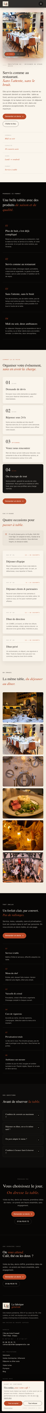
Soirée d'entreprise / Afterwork (14, 1358)
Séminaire (6, 1355)
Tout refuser (32, 1403)
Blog (4, 1371)
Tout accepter (13, 1403)
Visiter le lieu (10, 124)
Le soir (20, 54)
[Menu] (40, 3)
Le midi (10, 54)
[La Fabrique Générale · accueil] (5, 3)
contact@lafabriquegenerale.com (16, 1344)
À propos (6, 1368)
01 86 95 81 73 (23, 1221)
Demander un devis (13, 116)
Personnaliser (8, 1408)
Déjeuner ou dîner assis (11, 1361)
